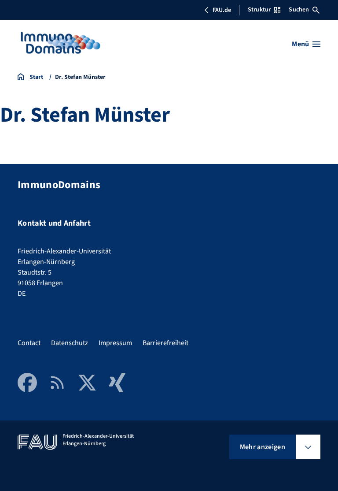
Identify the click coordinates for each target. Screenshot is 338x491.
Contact (29, 343)
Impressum (115, 343)
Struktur (259, 9)
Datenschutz (69, 343)
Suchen (299, 9)
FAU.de (222, 10)
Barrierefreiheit (165, 343)
